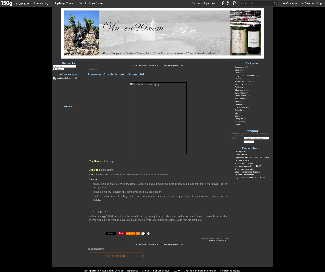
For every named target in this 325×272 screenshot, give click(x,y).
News (237, 101)
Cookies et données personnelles (200, 270)
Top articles (132, 270)
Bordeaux (239, 87)
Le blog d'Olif (240, 152)
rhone (237, 124)
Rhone (237, 73)
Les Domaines (241, 107)
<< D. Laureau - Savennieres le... (146, 65)
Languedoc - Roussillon (244, 76)
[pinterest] (234, 3)
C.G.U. (177, 270)
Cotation (238, 104)
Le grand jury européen (244, 175)
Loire (237, 70)
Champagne (240, 90)
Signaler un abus (161, 270)
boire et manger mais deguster (247, 172)
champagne (240, 122)
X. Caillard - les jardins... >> (171, 65)
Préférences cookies (230, 270)
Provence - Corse (242, 81)
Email (234, 138)
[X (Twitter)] (228, 3)
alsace (237, 116)
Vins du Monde (241, 84)
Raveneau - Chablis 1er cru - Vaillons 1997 (116, 74)
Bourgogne (224, 238)
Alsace (238, 78)
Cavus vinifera (241, 155)
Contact (145, 270)
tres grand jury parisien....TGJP (248, 166)
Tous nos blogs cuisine (204, 3)
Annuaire (238, 110)
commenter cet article (217, 240)
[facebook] (223, 3)
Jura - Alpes (240, 93)
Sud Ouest (239, 99)
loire (236, 113)
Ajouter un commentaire (116, 256)
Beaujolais (239, 119)
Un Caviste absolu (242, 160)
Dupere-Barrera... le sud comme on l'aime (252, 157)
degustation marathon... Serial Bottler (250, 178)
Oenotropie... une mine (244, 169)
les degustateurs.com (244, 163)
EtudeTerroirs (240, 96)
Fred (100, 270)
